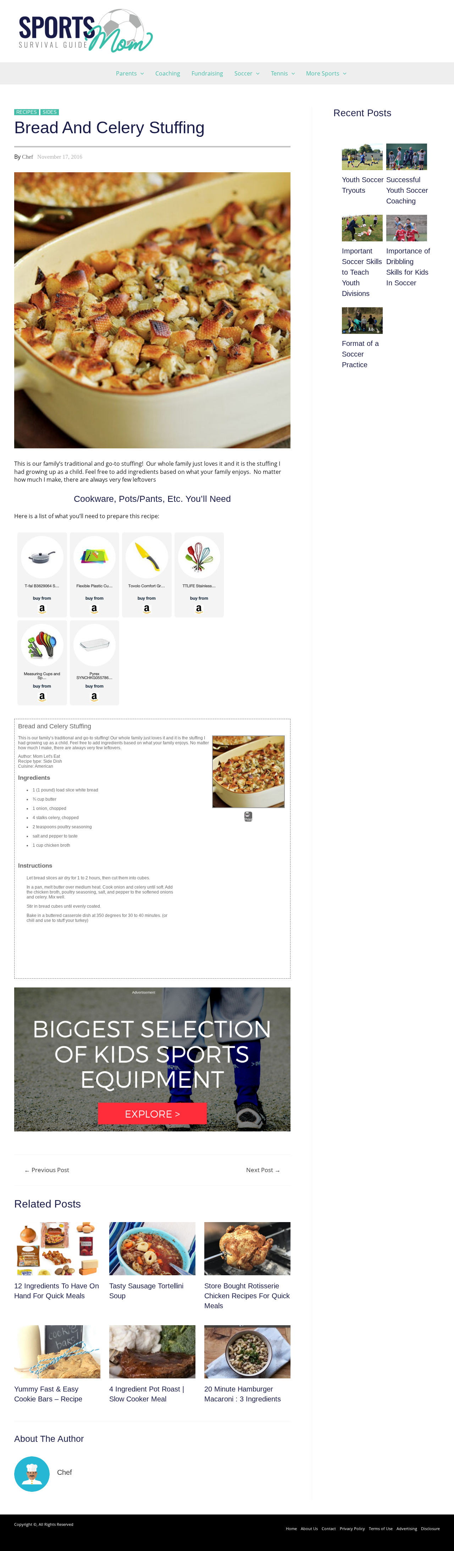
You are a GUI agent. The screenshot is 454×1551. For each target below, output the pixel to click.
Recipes (26, 112)
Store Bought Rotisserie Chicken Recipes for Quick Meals (247, 1296)
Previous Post (46, 1170)
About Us (309, 1528)
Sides (50, 112)
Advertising (407, 1528)
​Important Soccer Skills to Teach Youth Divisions (362, 272)
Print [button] (248, 819)
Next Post (263, 1170)
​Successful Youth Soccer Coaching (407, 190)
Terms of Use (381, 1528)
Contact (329, 1528)
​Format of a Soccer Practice (360, 354)
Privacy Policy (352, 1528)
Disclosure (430, 1528)
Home (291, 1528)
